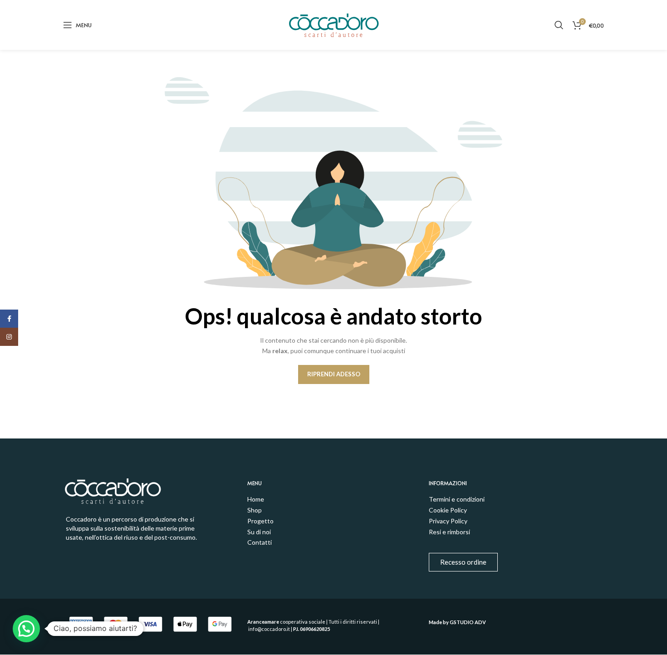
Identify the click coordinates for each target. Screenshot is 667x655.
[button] (26, 628)
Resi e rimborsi (449, 532)
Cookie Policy (448, 510)
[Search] (559, 25)
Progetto (260, 521)
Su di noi (259, 532)
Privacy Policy (448, 521)
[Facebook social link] (9, 319)
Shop (254, 510)
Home (255, 499)
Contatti (259, 542)
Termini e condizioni (457, 499)
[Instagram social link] (9, 337)
